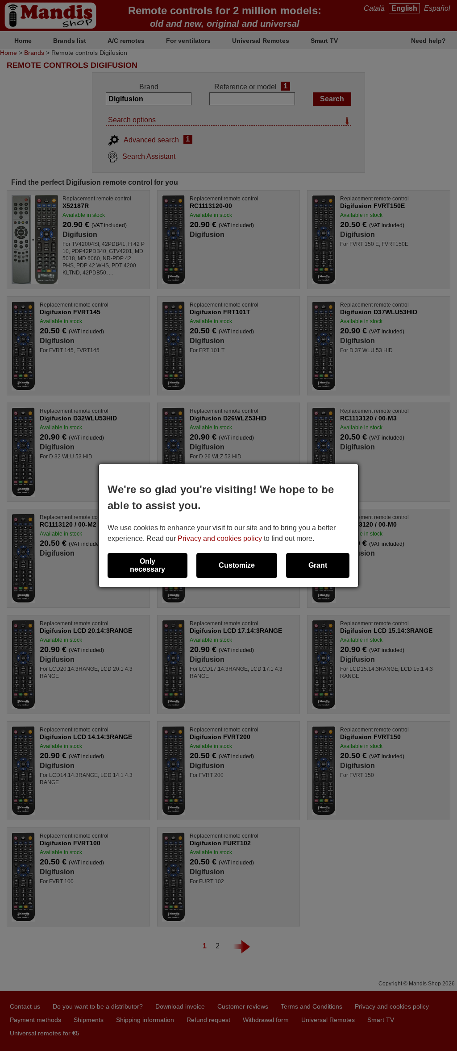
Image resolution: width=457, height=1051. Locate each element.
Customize (237, 565)
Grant (317, 565)
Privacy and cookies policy (220, 538)
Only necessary (147, 565)
